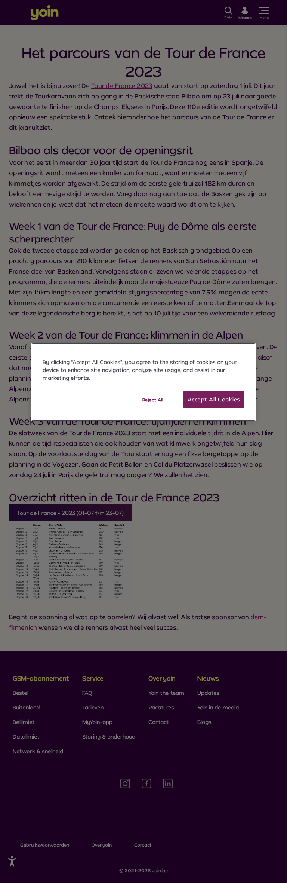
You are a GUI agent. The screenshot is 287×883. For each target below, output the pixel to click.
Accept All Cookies (214, 399)
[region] (143, 382)
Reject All (152, 399)
